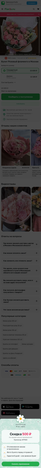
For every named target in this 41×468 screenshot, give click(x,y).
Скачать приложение (20, 464)
